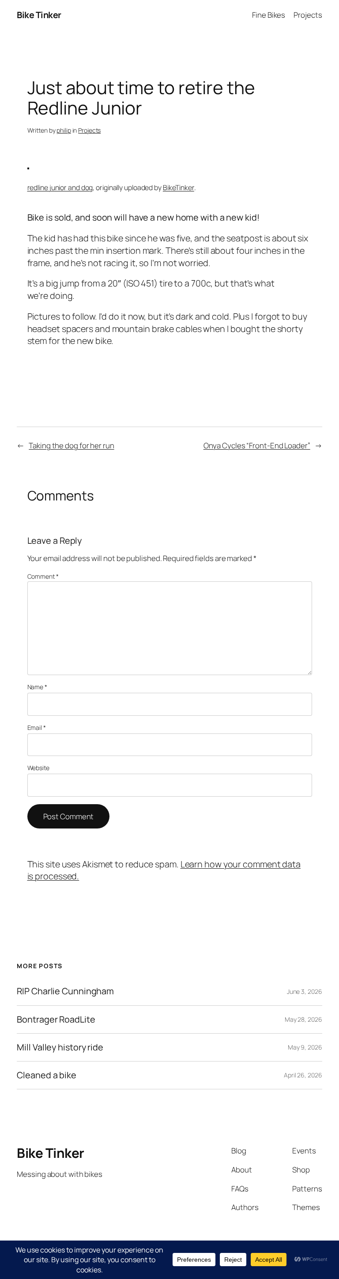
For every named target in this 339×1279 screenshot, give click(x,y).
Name (37, 687)
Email (36, 727)
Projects (89, 130)
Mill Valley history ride (60, 1047)
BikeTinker (178, 187)
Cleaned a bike (46, 1075)
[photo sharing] (28, 166)
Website (38, 768)
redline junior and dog (60, 187)
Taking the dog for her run (71, 445)
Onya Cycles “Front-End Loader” (256, 445)
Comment (43, 576)
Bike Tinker (39, 15)
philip (63, 130)
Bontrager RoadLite (56, 1019)
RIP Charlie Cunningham (65, 991)
